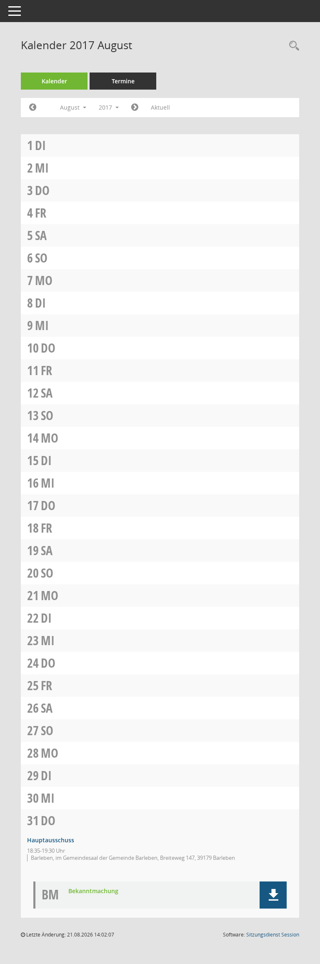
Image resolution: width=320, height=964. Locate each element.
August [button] (70, 107)
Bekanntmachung (93, 891)
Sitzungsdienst (272, 934)
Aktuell (160, 107)
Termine (123, 81)
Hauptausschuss (50, 840)
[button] (273, 895)
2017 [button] (106, 107)
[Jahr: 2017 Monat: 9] (135, 107)
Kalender (54, 81)
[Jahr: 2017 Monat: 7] (32, 107)
